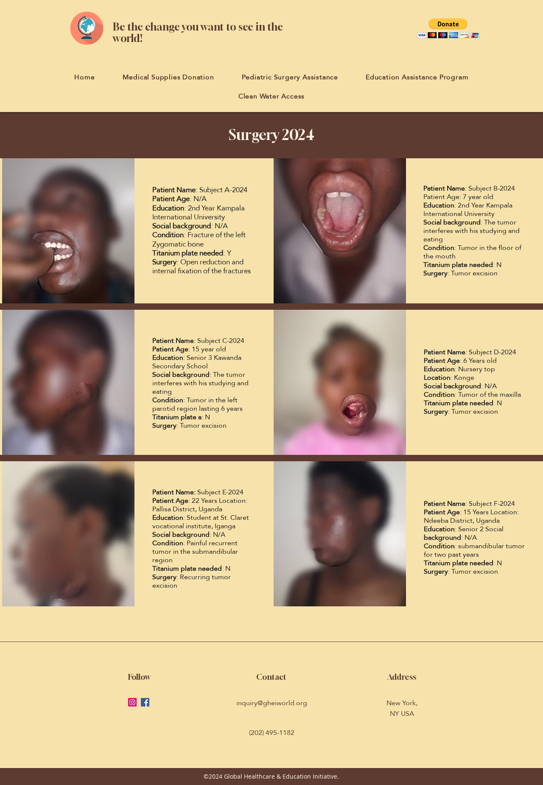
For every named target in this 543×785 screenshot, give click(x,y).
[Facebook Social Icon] (145, 702)
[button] (448, 28)
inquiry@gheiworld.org (271, 702)
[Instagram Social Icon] (132, 702)
